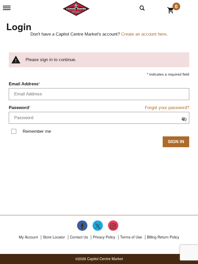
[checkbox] (185, 120)
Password (19, 107)
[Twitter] (98, 225)
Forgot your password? (167, 107)
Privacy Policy (104, 237)
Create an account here (143, 34)
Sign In (176, 141)
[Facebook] (82, 225)
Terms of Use (131, 237)
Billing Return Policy (163, 237)
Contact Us (79, 237)
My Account (28, 237)
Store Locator (54, 237)
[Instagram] (113, 225)
